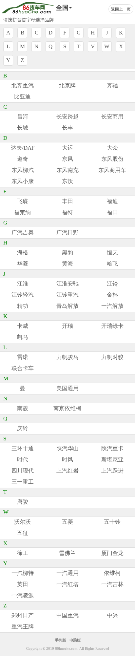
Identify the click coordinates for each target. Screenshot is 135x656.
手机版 (60, 640)
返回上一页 (121, 9)
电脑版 (75, 640)
